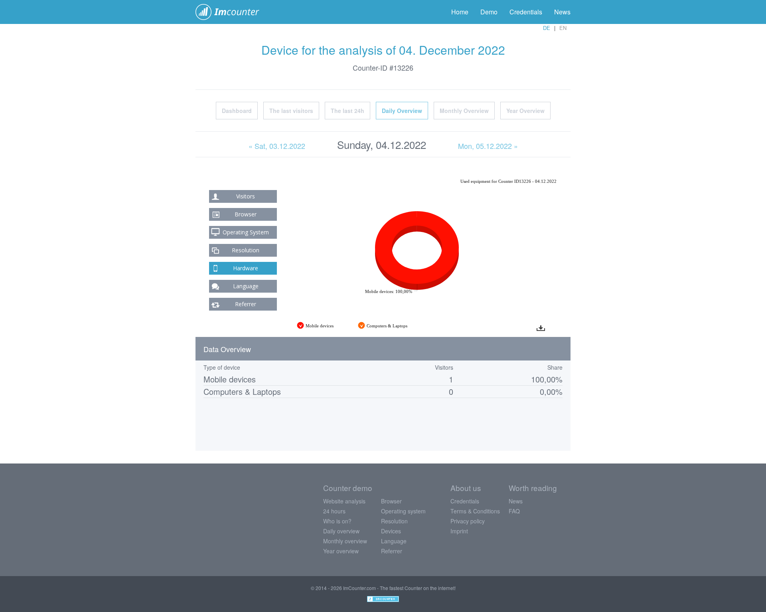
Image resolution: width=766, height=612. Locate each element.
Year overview (341, 551)
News (562, 11)
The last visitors (291, 111)
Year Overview (525, 111)
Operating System (246, 232)
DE (546, 28)
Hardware (245, 268)
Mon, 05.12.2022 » (488, 146)
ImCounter (231, 12)
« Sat (277, 146)
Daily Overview (402, 111)
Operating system (403, 511)
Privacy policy (467, 521)
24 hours (334, 511)
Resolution (245, 250)
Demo (489, 11)
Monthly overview (345, 541)
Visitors (245, 196)
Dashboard (237, 111)
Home (459, 11)
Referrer (245, 304)
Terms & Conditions (475, 511)
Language (246, 286)
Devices (391, 531)
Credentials (525, 11)
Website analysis (344, 501)
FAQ (514, 511)
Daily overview (341, 531)
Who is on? (337, 521)
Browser (246, 214)
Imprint (459, 531)
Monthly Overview (464, 111)
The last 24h (347, 111)
